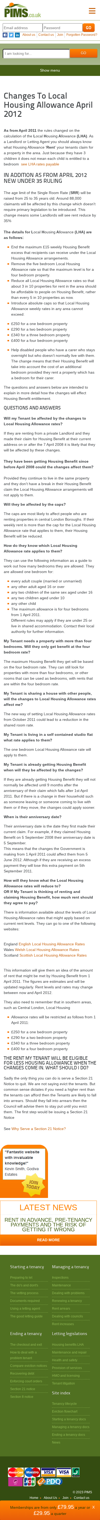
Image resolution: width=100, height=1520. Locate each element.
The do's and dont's (24, 1285)
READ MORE (48, 1240)
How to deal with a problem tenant (23, 1355)
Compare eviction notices (28, 1365)
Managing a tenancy (70, 1267)
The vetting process (24, 1293)
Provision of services (67, 1368)
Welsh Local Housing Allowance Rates (47, 949)
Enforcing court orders (26, 1381)
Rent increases (63, 1324)
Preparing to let (21, 1277)
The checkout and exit (26, 1344)
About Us (50, 1498)
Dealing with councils (67, 1316)
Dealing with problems (68, 1293)
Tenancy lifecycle (64, 1403)
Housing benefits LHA (68, 1344)
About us (28, 35)
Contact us (46, 35)
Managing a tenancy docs (70, 1427)
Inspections (60, 1277)
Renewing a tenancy (67, 1300)
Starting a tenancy (27, 1267)
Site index (61, 1393)
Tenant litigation (63, 1383)
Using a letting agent (25, 1308)
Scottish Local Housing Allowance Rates (53, 955)
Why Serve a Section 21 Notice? (38, 1129)
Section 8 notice (21, 1396)
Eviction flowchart (64, 1411)
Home (34, 1498)
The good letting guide (26, 1316)
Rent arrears (61, 1308)
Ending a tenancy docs (68, 1434)
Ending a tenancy (26, 1334)
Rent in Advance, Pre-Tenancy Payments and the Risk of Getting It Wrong (48, 1224)
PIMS (23, 10)
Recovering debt (22, 1373)
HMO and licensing (66, 1375)
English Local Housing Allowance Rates (52, 944)
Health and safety (64, 1360)
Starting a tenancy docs (69, 1419)
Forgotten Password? (81, 35)
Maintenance (61, 1285)
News (56, 1442)
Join (60, 35)
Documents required (25, 1300)
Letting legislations (69, 1334)
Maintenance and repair (69, 1352)
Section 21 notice (22, 1389)
